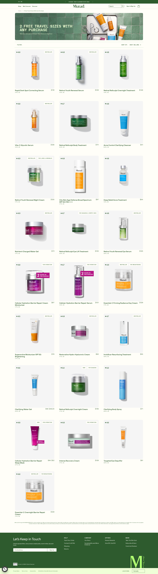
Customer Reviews (131, 546)
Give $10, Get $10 (110, 543)
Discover (34, 6)
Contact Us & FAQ (69, 543)
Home (19, 11)
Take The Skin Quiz (131, 540)
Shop (19, 6)
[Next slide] (92, 2)
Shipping (67, 546)
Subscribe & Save (131, 543)
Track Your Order (69, 540)
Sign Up (52, 550)
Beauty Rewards (110, 540)
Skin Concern (27, 6)
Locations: (125, 571)
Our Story (87, 540)
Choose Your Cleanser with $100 (79, 1)
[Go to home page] (138, 562)
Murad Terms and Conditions (119, 523)
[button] (139, 6)
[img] (79, 6)
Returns (66, 549)
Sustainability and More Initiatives (92, 543)
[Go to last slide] (65, 2)
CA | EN (20, 1)
